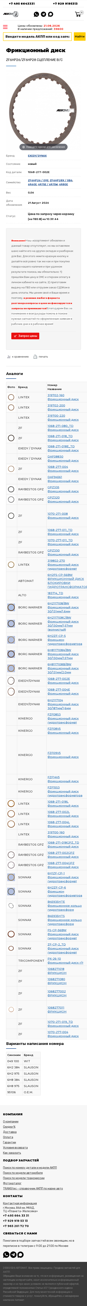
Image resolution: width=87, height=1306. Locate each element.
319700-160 (56, 832)
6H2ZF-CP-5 (57, 636)
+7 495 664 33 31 (16, 1215)
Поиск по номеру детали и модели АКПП (30, 1167)
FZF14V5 (54, 777)
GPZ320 (54, 497)
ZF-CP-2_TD (57, 944)
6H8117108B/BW (59, 664)
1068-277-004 (58, 467)
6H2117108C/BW (59, 617)
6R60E (32, 184)
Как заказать (12, 1153)
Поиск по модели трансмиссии (24, 1178)
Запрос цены (27, 336)
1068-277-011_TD (60, 530)
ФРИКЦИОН (57, 973)
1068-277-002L (59, 812)
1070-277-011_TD (60, 540)
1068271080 (56, 979)
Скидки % (9, 1127)
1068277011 (56, 1007)
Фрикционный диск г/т (65, 963)
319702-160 (56, 395)
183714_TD (55, 593)
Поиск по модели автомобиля (23, 1173)
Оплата (8, 1137)
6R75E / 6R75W (48, 184)
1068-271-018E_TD (61, 446)
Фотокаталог (12, 1183)
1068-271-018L (58, 801)
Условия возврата (15, 1147)
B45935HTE (56, 902)
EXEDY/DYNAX (37, 155)
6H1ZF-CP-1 (56, 873)
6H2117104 (55, 700)
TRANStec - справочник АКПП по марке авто (33, 1188)
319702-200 (56, 405)
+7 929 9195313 (65, 3)
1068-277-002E (59, 679)
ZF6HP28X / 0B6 (61, 180)
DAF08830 (55, 456)
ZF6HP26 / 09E (38, 180)
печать (43, 356)
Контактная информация (20, 1203)
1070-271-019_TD (60, 1022)
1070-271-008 (58, 514)
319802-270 (56, 560)
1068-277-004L (59, 822)
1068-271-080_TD (60, 426)
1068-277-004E (59, 689)
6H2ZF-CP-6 (57, 887)
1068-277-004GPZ (61, 863)
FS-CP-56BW (57, 930)
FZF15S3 (54, 787)
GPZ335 (53, 487)
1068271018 (56, 969)
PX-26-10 (54, 959)
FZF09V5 (54, 753)
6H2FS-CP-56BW (60, 575)
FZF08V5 (54, 729)
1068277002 (57, 991)
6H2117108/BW (58, 603)
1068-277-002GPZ (61, 853)
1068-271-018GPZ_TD (63, 842)
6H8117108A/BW (59, 650)
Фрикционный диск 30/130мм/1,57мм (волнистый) (63, 625)
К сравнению (20, 356)
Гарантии (9, 1142)
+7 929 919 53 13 (15, 1221)
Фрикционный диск (63, 399)
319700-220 (56, 415)
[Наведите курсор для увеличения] (43, 110)
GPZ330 (54, 550)
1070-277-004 (58, 1032)
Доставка (10, 1132)
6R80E (63, 184)
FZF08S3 (54, 714)
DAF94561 (55, 477)
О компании (10, 1121)
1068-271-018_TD (60, 436)
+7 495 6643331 (22, 3)
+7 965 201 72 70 (16, 1226)
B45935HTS (56, 916)
